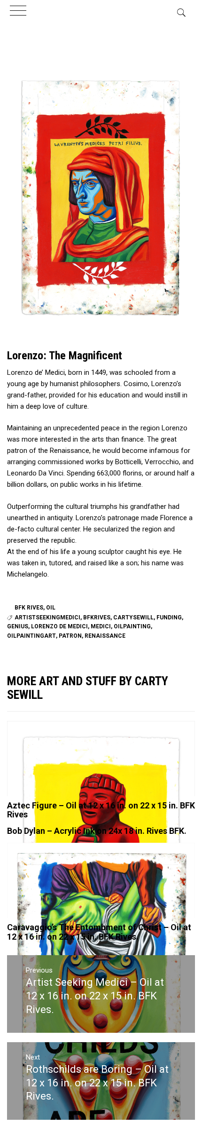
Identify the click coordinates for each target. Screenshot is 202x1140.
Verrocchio (162, 462)
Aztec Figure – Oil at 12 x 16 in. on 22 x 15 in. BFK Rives (101, 810)
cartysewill (133, 617)
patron (70, 636)
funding (169, 617)
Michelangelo (27, 574)
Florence (173, 518)
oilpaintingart (31, 636)
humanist (64, 384)
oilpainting (132, 626)
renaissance (105, 636)
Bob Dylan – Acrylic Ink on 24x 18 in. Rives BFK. (96, 831)
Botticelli (128, 462)
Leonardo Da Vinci (35, 473)
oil (50, 607)
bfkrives (96, 617)
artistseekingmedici (47, 617)
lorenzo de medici (59, 626)
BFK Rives (29, 607)
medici (101, 626)
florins (132, 473)
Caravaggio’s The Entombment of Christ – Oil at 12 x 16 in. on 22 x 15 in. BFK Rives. (99, 932)
